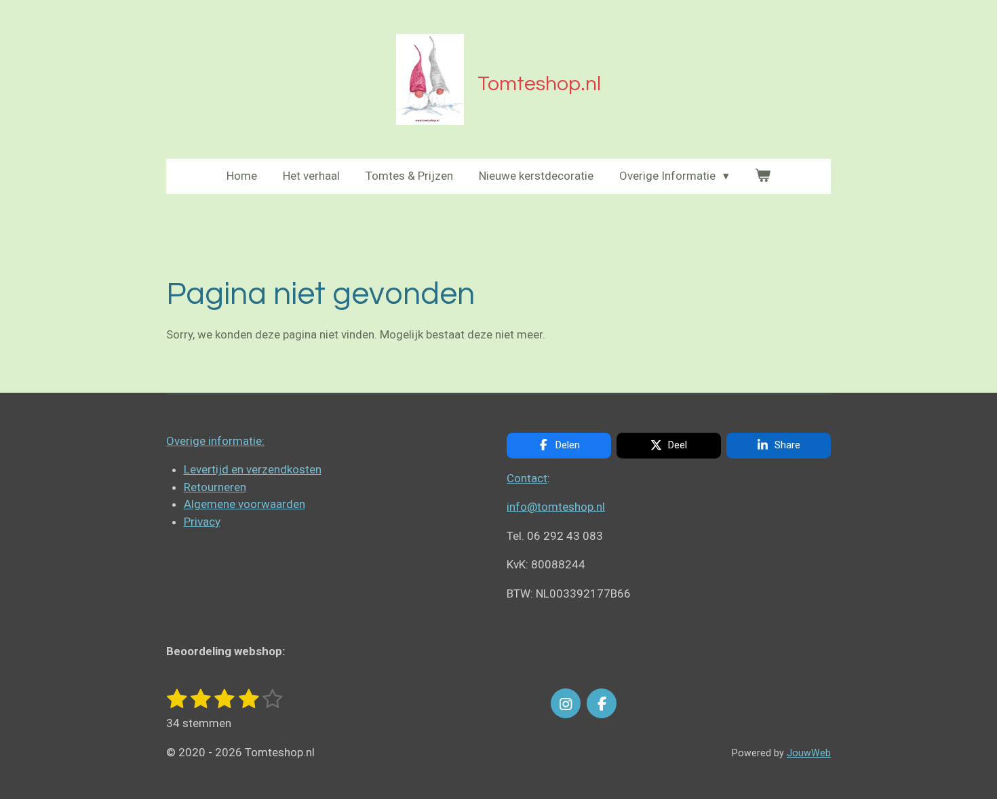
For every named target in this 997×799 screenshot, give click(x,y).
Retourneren (215, 487)
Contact (527, 478)
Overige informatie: (215, 441)
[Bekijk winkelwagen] (763, 176)
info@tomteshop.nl (556, 506)
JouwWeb (809, 752)
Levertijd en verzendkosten (252, 469)
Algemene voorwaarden (244, 504)
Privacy (202, 521)
